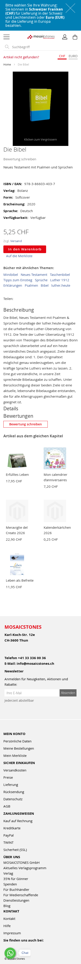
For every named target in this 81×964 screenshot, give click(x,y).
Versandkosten (14, 770)
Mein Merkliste (15, 755)
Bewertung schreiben (19, 159)
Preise (8, 777)
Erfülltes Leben (17, 474)
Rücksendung (13, 791)
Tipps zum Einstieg (17, 280)
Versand (16, 241)
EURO (73, 56)
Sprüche (41, 280)
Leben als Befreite (20, 580)
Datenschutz (12, 799)
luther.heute (60, 285)
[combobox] (44, 47)
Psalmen (31, 285)
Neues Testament (34, 274)
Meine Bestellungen (18, 748)
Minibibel (10, 274)
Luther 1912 (59, 280)
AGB (6, 806)
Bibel (45, 285)
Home (7, 64)
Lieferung (10, 784)
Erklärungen (12, 285)
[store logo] (40, 36)
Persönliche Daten (17, 741)
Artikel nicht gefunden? (21, 57)
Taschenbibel (60, 274)
